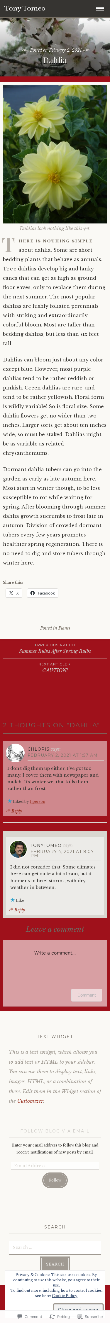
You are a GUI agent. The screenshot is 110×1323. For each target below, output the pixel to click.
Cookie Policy (64, 1296)
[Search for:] (55, 1247)
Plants (64, 628)
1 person (37, 801)
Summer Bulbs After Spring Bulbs (55, 648)
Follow (55, 1180)
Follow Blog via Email (55, 1131)
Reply (16, 811)
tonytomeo (46, 845)
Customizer (30, 1101)
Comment (86, 994)
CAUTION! (53, 667)
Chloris (39, 749)
